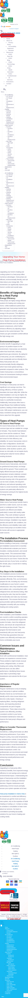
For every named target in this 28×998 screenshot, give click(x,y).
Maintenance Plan (8, 167)
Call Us (2, 922)
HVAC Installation (12, 970)
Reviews (11, 50)
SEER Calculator (10, 71)
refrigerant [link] (22, 622)
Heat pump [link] (3, 794)
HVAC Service (11, 968)
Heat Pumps (9, 202)
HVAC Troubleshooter (12, 75)
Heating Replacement (12, 949)
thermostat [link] (12, 630)
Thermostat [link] (21, 727)
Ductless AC (11, 955)
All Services (10, 78)
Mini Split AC (15, 853)
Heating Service (10, 945)
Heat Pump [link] (11, 295)
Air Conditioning (9, 95)
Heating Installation (11, 947)
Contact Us (8, 84)
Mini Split (9, 141)
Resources (9, 52)
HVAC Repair (11, 967)
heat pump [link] (17, 274)
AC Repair (9, 98)
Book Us (2, 924)
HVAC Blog (9, 59)
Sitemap (7, 916)
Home (8, 38)
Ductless (8, 127)
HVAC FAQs (9, 67)
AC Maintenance (10, 940)
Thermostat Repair (12, 972)
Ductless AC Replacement (10, 960)
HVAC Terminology (11, 63)
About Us (9, 40)
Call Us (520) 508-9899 (10, 33)
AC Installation (10, 939)
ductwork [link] (3, 449)
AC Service (9, 96)
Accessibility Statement (11, 47)
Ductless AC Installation (10, 957)
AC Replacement (11, 942)
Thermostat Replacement (10, 975)
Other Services (9, 125)
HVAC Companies (11, 965)
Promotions (9, 81)
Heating (7, 109)
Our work (7, 170)
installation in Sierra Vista (12, 794)
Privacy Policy (10, 43)
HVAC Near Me (10, 55)
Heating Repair (10, 946)
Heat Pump (8, 261)
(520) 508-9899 (7, 876)
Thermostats (10, 159)
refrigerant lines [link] (5, 592)
